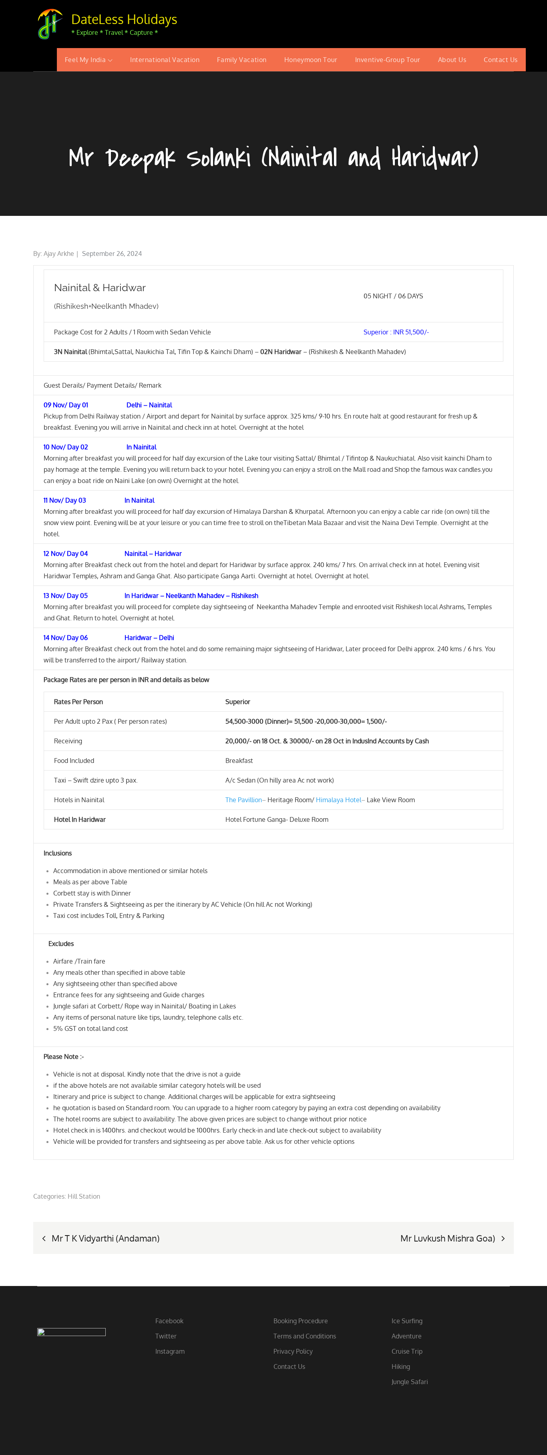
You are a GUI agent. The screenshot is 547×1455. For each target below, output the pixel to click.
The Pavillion (243, 800)
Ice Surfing (407, 1321)
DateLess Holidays (124, 19)
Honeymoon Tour (311, 60)
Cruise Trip (407, 1351)
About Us (452, 60)
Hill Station (84, 1196)
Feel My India (85, 60)
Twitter (166, 1336)
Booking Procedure (301, 1321)
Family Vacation (241, 60)
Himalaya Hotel (338, 800)
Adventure (407, 1336)
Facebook (169, 1321)
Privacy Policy (293, 1351)
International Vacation (164, 60)
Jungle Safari (410, 1382)
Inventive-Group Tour (387, 60)
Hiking (401, 1366)
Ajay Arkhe (59, 254)
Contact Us (501, 60)
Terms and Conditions (305, 1336)
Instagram (170, 1351)
